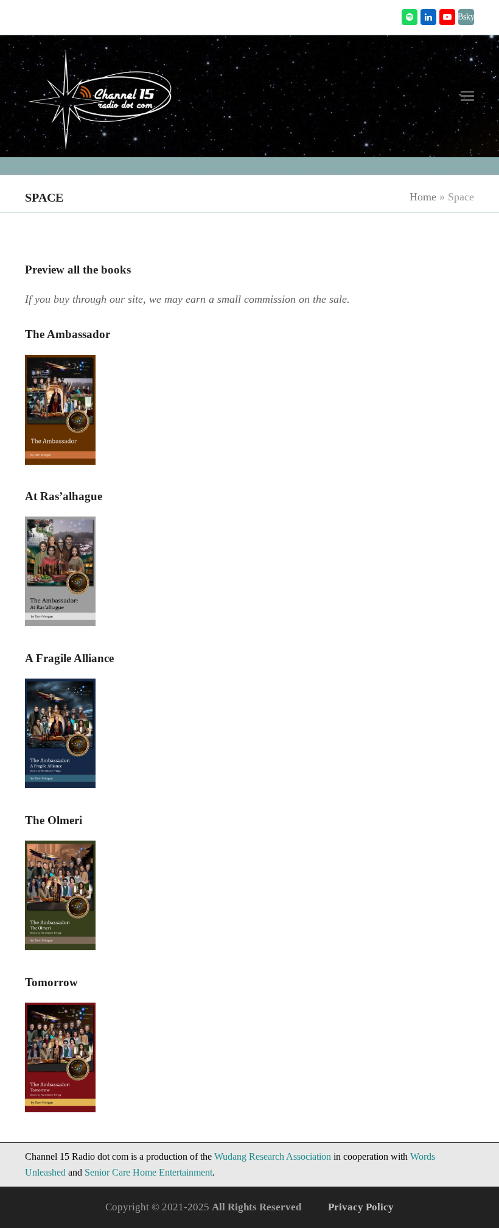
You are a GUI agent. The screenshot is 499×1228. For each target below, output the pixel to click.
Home (423, 197)
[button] (467, 96)
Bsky (466, 16)
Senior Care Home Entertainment (148, 1172)
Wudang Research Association (272, 1156)
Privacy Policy (361, 1207)
